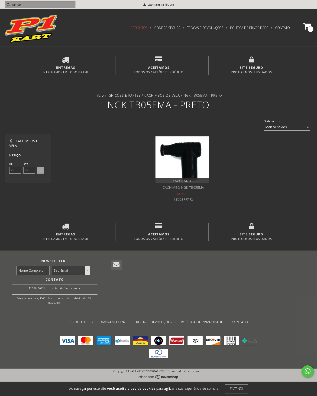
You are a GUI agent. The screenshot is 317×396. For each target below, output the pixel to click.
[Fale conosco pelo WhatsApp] (307, 371)
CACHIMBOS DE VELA (162, 95)
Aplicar (40, 170)
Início (99, 95)
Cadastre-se (156, 4)
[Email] (116, 265)
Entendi (236, 388)
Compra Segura (166, 28)
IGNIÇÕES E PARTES (124, 95)
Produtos (139, 28)
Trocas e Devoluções (204, 28)
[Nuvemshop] (158, 378)
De (11, 164)
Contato (282, 28)
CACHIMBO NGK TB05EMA (183, 187)
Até (25, 164)
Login (170, 4)
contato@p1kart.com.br (65, 288)
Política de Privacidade (248, 28)
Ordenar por (272, 121)
